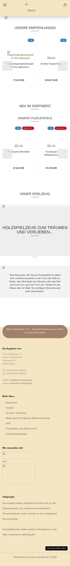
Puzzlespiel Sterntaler (18, 151)
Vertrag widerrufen (56, 548)
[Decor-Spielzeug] (35, 8)
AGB (8, 423)
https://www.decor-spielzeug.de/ (18, 534)
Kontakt (10, 407)
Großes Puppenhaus (51, 63)
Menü (5, 5)
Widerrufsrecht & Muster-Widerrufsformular (28, 418)
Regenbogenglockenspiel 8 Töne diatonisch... (20, 65)
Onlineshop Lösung (23, 557)
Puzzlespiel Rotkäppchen (51, 153)
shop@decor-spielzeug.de (21, 380)
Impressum (11, 402)
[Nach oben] (61, 561)
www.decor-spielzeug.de (21, 383)
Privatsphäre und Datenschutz (21, 428)
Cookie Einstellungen (16, 434)
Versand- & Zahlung (16, 413)
